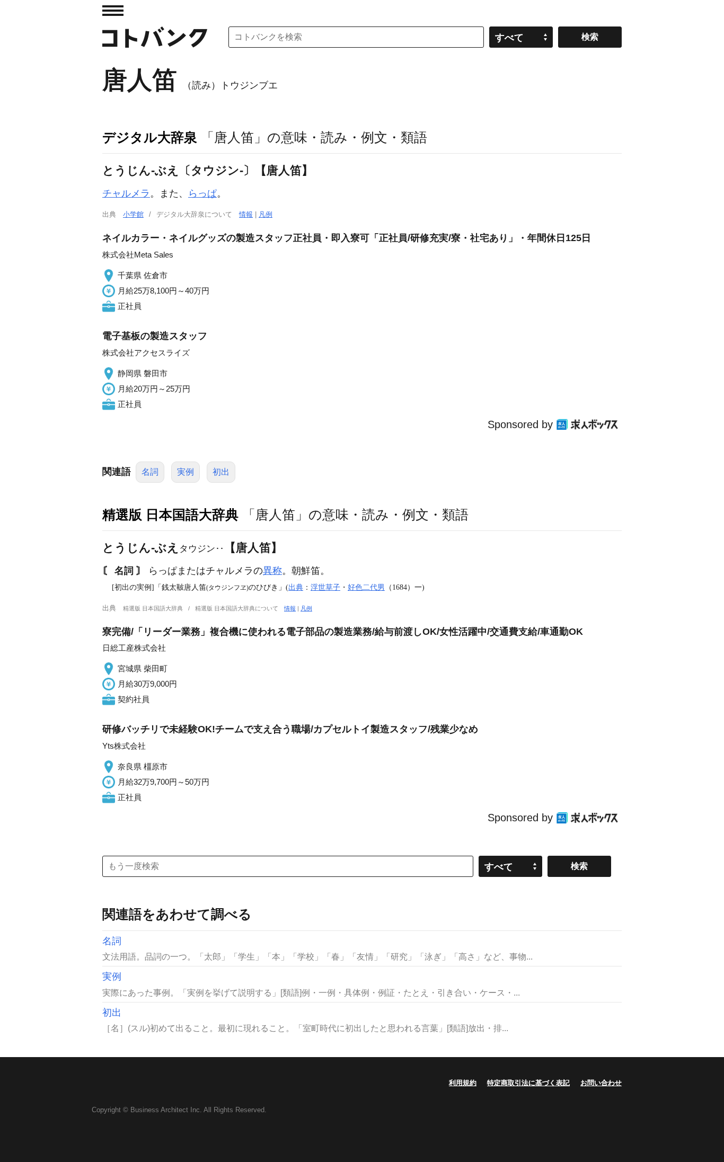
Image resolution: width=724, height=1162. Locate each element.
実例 (185, 471)
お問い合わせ (601, 1083)
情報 (246, 214)
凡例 (265, 214)
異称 (272, 570)
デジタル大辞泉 (149, 137)
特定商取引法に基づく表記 (528, 1083)
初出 (221, 471)
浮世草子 (325, 587)
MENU (112, 10)
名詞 (150, 471)
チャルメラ (126, 193)
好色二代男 (366, 587)
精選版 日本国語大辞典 (170, 514)
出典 (295, 587)
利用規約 (462, 1083)
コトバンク (154, 37)
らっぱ (202, 193)
